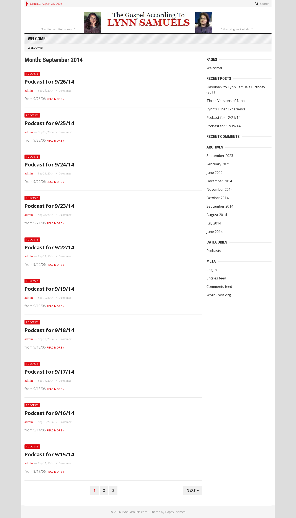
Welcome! (37, 38)
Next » (193, 490)
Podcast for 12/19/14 (223, 126)
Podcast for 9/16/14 (49, 412)
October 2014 (217, 197)
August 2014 (217, 214)
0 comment (65, 90)
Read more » (55, 99)
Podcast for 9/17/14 (49, 371)
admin (28, 90)
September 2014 (220, 206)
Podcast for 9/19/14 (49, 288)
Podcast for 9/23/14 (49, 205)
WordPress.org (219, 295)
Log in (212, 269)
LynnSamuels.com (134, 512)
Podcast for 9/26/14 (49, 81)
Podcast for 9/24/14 (49, 164)
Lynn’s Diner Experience (226, 109)
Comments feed (219, 286)
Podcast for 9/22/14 (49, 247)
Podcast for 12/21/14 (223, 117)
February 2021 (218, 164)
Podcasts (32, 73)
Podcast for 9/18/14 (49, 330)
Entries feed (216, 278)
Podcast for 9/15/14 (49, 454)
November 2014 (220, 189)
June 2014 (215, 231)
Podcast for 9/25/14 (49, 123)
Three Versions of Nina (226, 100)
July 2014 (214, 223)
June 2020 (215, 172)
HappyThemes (175, 512)
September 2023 (220, 155)
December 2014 (219, 181)
